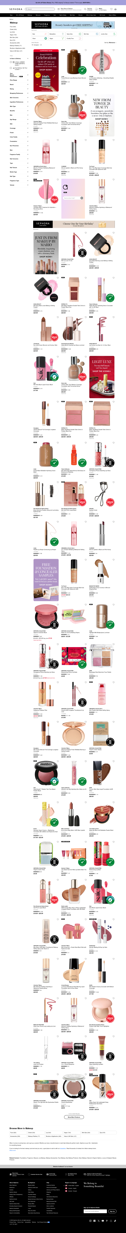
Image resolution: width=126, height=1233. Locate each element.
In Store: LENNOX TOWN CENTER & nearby (20, 63)
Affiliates (11, 1196)
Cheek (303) (13, 29)
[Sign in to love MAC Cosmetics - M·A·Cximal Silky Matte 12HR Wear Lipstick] (85, 802)
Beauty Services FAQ (51, 1201)
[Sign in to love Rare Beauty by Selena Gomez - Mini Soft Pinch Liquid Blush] (85, 482)
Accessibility (49, 1210)
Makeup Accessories (51, 1158)
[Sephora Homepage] (15, 9)
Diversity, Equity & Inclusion (16, 1206)
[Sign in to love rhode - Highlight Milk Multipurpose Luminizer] (113, 604)
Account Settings (32, 1196)
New (11, 15)
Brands (80, 15)
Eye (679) (12, 40)
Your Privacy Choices (42, 1222)
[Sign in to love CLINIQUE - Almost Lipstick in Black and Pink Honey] (113, 521)
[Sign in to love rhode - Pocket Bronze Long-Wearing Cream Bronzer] (85, 50)
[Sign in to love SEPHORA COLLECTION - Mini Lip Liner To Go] (85, 232)
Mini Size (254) (14, 37)
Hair (55, 15)
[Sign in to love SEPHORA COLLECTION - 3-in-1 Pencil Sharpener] (85, 1036)
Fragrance (47, 15)
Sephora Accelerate (14, 1208)
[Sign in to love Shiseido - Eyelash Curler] (113, 482)
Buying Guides (50, 1199)
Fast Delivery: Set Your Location (21, 68)
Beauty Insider (31, 1185)
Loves (29, 1208)
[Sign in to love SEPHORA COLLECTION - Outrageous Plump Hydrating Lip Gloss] (57, 644)
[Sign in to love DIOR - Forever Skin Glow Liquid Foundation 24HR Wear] (113, 761)
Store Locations (50, 1206)
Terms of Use (20, 1222)
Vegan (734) (13, 35)
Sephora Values (13, 1192)
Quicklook (74, 73)
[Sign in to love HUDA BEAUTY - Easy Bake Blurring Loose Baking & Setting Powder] (113, 232)
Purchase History (32, 1194)
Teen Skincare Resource (52, 1213)
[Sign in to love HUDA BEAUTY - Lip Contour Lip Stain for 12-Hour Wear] (113, 317)
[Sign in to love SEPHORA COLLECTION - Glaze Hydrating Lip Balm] (113, 1036)
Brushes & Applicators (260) (17, 48)
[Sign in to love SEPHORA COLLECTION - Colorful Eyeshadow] (85, 1074)
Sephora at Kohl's (51, 1203)
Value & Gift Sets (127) (16, 51)
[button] (18, 76)
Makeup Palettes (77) (16, 45)
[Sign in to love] (57, 95)
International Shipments (52, 1196)
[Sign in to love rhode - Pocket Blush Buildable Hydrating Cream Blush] (57, 442)
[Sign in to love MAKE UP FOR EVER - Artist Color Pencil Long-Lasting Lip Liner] (57, 998)
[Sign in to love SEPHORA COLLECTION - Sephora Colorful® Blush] (57, 604)
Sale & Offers (112, 15)
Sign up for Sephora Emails (92, 1207)
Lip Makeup (42, 1158)
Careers (11, 1189)
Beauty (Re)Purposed (15, 1210)
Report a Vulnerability (15, 1213)
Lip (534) (12, 32)
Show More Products (74, 1117)
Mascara (36, 1158)
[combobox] (40, 9)
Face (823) (13, 26)
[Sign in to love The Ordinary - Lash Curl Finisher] (57, 1036)
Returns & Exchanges (52, 1187)
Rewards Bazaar (32, 1206)
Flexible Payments (51, 1208)
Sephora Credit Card (33, 1187)
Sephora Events (13, 1199)
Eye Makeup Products (72, 1158)
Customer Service (51, 1185)
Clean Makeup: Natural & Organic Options (90, 1158)
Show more (13, 1150)
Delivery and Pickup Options (53, 1189)
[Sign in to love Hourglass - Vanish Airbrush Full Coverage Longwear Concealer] (57, 401)
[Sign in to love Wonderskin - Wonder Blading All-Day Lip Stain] (113, 919)
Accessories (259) (15, 43)
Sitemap (34, 1222)
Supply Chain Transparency (16, 1194)
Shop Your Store (32, 1210)
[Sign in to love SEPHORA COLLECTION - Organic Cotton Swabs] (113, 721)
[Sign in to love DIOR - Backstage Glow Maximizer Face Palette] (113, 644)
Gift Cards (102, 15)
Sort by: (109, 42)
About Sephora (13, 1185)
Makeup (30, 15)
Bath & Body (63, 15)
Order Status (31, 1192)
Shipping (49, 1192)
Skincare (38, 15)
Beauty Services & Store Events (35, 1199)
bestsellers (63, 1148)
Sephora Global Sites (14, 1203)
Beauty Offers (31, 1203)
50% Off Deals (20, 15)
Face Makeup (61, 1158)
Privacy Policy (13, 1222)
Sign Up (112, 1211)
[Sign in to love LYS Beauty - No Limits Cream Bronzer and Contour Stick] (57, 317)
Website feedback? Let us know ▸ (63, 1166)
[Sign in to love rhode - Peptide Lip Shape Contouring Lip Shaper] (57, 521)
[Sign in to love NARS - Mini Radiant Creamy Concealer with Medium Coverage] (113, 958)
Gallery (29, 1189)
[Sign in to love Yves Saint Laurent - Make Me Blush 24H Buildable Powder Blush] (113, 802)
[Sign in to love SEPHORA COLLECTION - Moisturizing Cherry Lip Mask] (85, 644)
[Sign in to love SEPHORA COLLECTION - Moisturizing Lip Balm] (113, 841)
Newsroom (12, 1187)
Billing (48, 1194)
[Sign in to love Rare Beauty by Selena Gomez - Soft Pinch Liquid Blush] (57, 879)
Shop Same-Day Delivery (34, 1213)
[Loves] (111, 9)
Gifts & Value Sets (91, 15)
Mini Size (72, 15)
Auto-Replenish (31, 1201)
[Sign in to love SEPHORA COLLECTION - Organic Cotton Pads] (57, 841)
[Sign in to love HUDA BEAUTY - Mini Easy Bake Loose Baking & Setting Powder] (57, 277)
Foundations (23, 1158)
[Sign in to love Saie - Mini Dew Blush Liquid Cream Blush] (57, 356)
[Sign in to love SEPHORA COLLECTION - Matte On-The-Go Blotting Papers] (85, 604)
